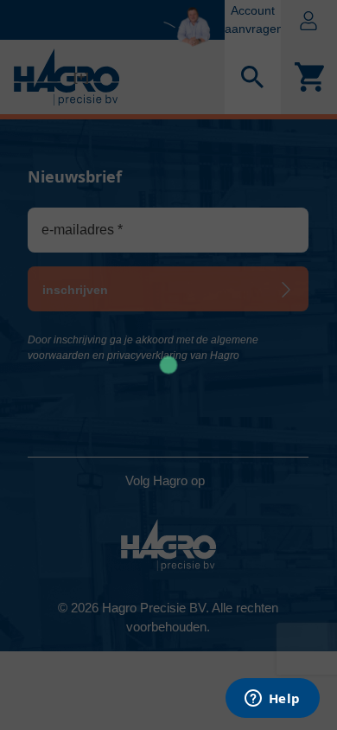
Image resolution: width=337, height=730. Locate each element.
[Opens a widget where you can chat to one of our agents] (272, 699)
